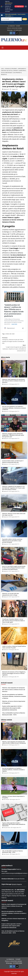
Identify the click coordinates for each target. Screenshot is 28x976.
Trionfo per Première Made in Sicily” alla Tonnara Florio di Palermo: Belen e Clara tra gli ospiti (13, 620)
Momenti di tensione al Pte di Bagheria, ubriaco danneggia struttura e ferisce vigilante (14, 673)
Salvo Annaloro (6, 799)
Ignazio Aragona (17, 884)
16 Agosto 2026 (14, 438)
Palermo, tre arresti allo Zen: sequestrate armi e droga (10, 594)
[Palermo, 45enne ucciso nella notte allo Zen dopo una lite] (14, 503)
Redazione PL (6, 89)
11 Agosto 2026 (14, 544)
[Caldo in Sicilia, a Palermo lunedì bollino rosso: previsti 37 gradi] (14, 635)
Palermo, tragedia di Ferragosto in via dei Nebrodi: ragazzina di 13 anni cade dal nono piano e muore (13, 488)
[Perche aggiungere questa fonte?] (26, 6)
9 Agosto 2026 (13, 649)
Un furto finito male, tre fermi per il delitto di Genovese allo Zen (12, 461)
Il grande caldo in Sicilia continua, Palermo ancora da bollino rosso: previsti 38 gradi (12, 540)
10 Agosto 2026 (14, 624)
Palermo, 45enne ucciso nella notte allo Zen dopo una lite (13, 514)
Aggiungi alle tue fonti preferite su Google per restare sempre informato (9, 6)
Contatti (18, 26)
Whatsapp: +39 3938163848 (14, 30)
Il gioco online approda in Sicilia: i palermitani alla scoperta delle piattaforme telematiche (12, 708)
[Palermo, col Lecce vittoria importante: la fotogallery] (14, 785)
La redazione (11, 26)
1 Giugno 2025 (14, 89)
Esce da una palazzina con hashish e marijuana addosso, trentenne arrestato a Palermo (14, 408)
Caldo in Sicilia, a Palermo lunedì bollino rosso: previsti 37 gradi (14, 647)
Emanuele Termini (7, 827)
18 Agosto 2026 (15, 854)
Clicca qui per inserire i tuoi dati (7, 21)
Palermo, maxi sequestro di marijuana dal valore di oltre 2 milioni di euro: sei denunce (13, 381)
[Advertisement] (14, 58)
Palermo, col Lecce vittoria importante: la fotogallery (13, 702)
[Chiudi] (4, 6)
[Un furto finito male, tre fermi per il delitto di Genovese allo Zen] (14, 450)
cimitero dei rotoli (9, 334)
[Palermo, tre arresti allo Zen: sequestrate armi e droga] (14, 583)
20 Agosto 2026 (14, 384)
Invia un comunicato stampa (14, 28)
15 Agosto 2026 (14, 491)
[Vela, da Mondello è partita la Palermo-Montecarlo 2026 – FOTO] (14, 840)
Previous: (13, 340)
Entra (24, 19)
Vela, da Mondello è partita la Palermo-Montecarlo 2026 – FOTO (13, 713)
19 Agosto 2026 (16, 827)
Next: (14, 347)
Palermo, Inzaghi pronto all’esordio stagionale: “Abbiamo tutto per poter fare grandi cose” (13, 435)
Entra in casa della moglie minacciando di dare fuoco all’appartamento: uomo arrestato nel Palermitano (13, 568)
